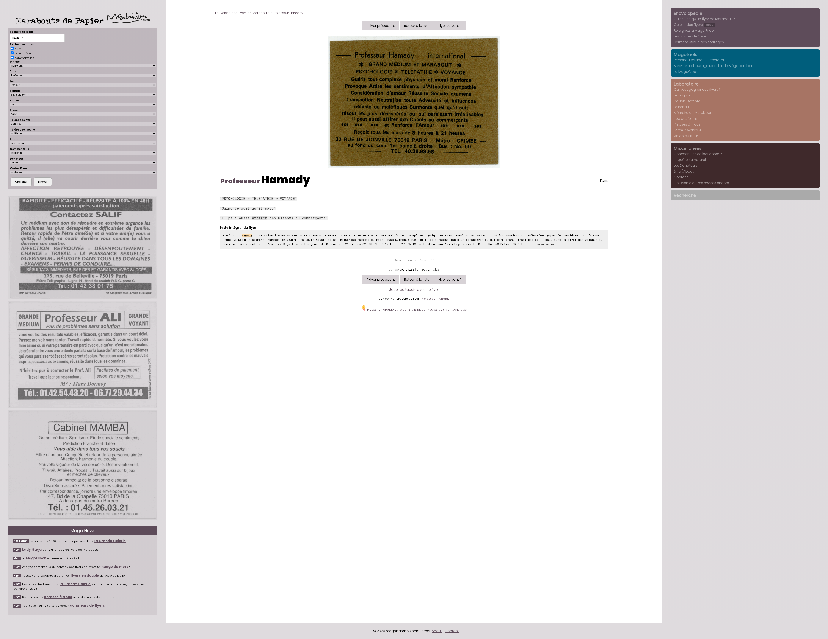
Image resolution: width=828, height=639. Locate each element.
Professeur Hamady (435, 299)
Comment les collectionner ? (698, 153)
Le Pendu (681, 106)
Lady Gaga (32, 549)
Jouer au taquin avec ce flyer (414, 289)
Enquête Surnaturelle (691, 159)
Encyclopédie (688, 13)
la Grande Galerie (75, 583)
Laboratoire (686, 84)
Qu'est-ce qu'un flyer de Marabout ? (704, 18)
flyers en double (85, 575)
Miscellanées (688, 148)
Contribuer (459, 310)
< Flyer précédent (380, 25)
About (437, 630)
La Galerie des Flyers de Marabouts (242, 13)
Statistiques (417, 310)
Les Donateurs (686, 165)
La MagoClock (686, 71)
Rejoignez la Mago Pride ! (694, 30)
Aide (403, 310)
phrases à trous (58, 596)
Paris (604, 180)
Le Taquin (682, 95)
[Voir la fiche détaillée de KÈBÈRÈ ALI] (82, 354)
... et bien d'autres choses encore (701, 182)
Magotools (685, 54)
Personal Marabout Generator (699, 60)
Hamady (285, 179)
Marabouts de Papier (61, 20)
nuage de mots (115, 566)
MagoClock (36, 558)
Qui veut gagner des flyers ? (697, 89)
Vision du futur (686, 136)
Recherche (685, 195)
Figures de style (438, 310)
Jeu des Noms (686, 118)
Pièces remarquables (382, 310)
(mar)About (684, 171)
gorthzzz (407, 269)
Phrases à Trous (687, 124)
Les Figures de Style (690, 36)
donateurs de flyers (87, 605)
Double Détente (687, 101)
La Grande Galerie (110, 540)
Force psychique (688, 130)
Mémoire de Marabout (692, 112)
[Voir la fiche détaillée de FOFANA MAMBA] (82, 465)
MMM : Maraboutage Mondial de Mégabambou (713, 65)
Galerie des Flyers (694, 24)
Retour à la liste (417, 25)
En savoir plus (428, 269)
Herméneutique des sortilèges (699, 42)
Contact (681, 177)
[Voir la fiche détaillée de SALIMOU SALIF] (82, 247)
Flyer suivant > (450, 25)
